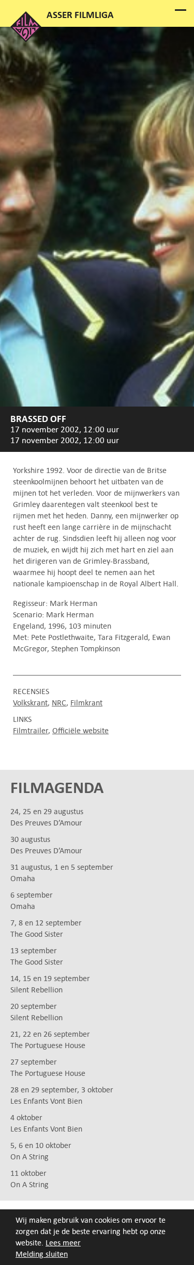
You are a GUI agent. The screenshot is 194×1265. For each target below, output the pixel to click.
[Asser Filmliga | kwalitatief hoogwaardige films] (25, 39)
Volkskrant (30, 702)
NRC (59, 702)
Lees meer (63, 1242)
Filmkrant (86, 702)
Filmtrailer (30, 730)
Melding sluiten (42, 1254)
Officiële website (80, 730)
